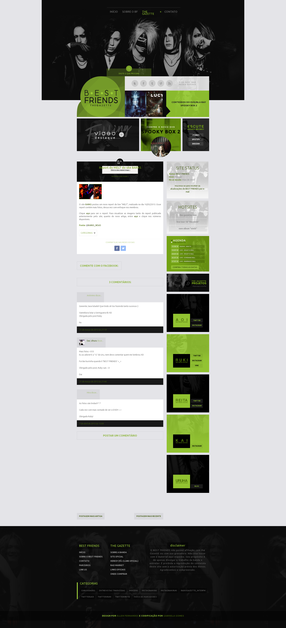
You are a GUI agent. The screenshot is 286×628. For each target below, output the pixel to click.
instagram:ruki (169, 590)
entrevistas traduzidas (112, 590)
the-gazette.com (188, 215)
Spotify (196, 139)
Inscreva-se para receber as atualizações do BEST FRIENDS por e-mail (187, 189)
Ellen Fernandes (128, 616)
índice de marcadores (145, 597)
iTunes (195, 135)
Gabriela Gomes (173, 616)
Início (114, 11)
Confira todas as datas (185, 267)
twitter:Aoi (87, 597)
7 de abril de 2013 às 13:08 (91, 424)
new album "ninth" (188, 228)
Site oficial (116, 557)
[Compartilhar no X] (123, 248)
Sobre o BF (130, 11)
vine (197, 365)
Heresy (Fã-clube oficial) (124, 561)
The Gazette (148, 12)
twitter (196, 320)
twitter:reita (122, 597)
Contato (170, 11)
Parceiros (84, 565)
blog (197, 486)
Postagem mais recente (148, 516)
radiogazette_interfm (193, 590)
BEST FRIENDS (182, 174)
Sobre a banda (118, 552)
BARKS (88, 204)
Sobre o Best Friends (90, 557)
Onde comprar (118, 574)
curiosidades (88, 590)
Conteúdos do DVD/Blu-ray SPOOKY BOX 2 (189, 104)
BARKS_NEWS (94, 225)
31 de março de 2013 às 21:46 (93, 382)
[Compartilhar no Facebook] (117, 248)
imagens (133, 590)
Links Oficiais (117, 570)
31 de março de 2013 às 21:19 (93, 330)
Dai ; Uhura (92, 341)
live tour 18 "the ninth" (188, 222)
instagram (197, 325)
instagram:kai (149, 590)
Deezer (196, 144)
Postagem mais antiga (90, 516)
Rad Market (117, 565)
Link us (83, 570)
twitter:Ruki (104, 597)
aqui (88, 213)
